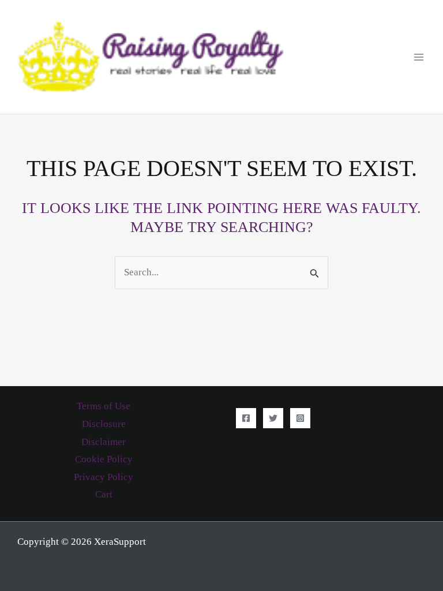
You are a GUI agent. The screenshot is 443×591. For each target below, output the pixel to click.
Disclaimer (103, 441)
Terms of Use (103, 406)
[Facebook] (246, 418)
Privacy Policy (103, 477)
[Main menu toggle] (418, 57)
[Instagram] (300, 418)
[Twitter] (273, 418)
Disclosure (104, 423)
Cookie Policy (104, 459)
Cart (103, 494)
